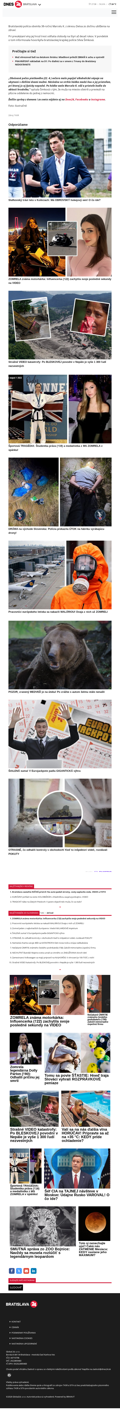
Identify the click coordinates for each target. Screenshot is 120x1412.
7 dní (42, 912)
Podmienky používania (23, 1332)
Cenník (15, 1327)
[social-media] (8, 1375)
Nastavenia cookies (21, 1338)
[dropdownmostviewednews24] (60, 970)
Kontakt (16, 1321)
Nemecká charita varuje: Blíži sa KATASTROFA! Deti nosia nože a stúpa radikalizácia (50, 942)
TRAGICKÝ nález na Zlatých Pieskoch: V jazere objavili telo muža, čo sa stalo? (47, 901)
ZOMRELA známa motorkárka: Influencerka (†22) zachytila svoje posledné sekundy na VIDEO (58, 918)
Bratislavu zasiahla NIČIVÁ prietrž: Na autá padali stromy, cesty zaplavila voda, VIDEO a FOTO (59, 891)
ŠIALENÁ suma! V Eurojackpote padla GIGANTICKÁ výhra (38, 933)
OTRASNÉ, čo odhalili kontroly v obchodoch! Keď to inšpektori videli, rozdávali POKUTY (52, 938)
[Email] (26, 1271)
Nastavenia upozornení (24, 1343)
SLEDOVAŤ (16, 1287)
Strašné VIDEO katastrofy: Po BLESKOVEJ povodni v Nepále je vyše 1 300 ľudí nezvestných (53, 962)
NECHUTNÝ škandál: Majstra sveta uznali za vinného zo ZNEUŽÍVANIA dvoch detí (49, 952)
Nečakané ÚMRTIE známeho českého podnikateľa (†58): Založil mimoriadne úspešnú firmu (54, 947)
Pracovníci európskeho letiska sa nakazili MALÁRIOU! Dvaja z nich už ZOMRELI (48, 923)
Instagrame (98, 99)
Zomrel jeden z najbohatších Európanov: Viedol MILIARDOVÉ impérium (45, 928)
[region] (39, 4)
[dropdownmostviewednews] (60, 907)
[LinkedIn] (33, 1271)
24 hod (50, 912)
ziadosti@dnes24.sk (101, 1369)
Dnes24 (69, 99)
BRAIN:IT (70, 1396)
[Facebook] (11, 1271)
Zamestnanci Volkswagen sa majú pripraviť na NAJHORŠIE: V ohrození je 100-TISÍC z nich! (53, 957)
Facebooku (81, 99)
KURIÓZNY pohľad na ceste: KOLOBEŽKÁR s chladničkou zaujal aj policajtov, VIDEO (50, 896)
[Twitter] (19, 1271)
